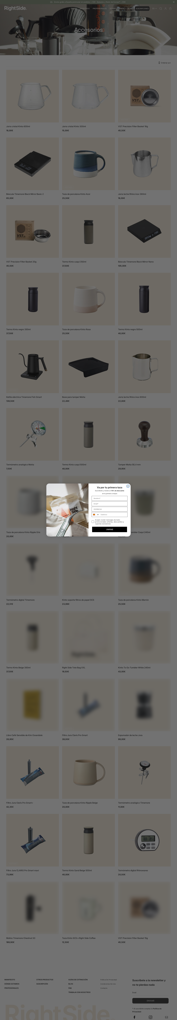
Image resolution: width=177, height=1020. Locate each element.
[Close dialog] (128, 486)
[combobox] (95, 514)
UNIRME (109, 529)
